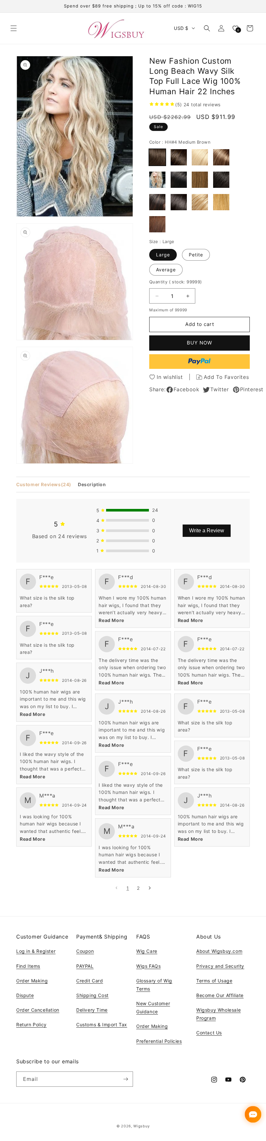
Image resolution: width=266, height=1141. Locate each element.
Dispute (25, 995)
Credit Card (89, 980)
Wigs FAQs (148, 966)
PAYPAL (85, 966)
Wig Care (146, 951)
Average (166, 269)
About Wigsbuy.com (219, 951)
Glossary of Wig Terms (154, 985)
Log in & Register (35, 951)
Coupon (85, 951)
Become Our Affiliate (220, 995)
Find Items (28, 966)
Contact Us (209, 1032)
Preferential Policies (159, 1041)
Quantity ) (175, 281)
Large (163, 254)
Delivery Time (92, 1010)
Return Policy (31, 1024)
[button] (13, 28)
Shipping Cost (92, 995)
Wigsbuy (141, 1126)
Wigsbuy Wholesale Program (218, 1014)
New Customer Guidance (153, 1007)
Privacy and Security (220, 966)
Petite (196, 254)
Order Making (32, 980)
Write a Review (206, 530)
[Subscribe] (125, 1079)
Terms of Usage (214, 980)
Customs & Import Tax (101, 1024)
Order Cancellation (37, 1010)
